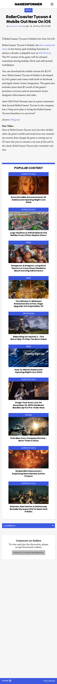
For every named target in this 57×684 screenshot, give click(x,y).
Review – (28, 439)
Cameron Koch (15, 26)
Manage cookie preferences (28, 552)
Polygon (15, 120)
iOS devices (45, 53)
